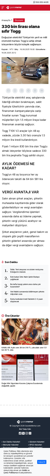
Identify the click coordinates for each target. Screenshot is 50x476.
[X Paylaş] (15, 90)
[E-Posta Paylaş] (41, 90)
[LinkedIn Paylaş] (21, 90)
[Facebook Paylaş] (8, 90)
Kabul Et (41, 462)
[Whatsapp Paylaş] (35, 90)
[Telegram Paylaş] (28, 90)
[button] (3, 8)
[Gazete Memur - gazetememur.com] (14, 7)
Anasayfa (6, 20)
